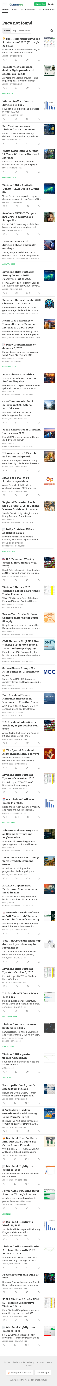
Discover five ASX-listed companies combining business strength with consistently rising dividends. (20, 1122)
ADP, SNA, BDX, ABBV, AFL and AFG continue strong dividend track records (20, 707)
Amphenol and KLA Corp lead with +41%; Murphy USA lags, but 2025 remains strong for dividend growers (20, 1259)
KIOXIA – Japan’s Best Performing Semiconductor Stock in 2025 (19, 889)
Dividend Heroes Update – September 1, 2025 (19, 1026)
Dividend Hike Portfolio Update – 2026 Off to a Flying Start (20, 188)
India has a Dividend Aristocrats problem (15, 479)
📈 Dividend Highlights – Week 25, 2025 (18, 1329)
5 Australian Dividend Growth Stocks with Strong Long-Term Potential (19, 1113)
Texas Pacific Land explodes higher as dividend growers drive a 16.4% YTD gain (21, 197)
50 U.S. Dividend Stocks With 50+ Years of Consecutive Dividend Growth (21, 1303)
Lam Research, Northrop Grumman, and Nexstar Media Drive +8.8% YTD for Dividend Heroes (20, 1033)
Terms (39, 1362)
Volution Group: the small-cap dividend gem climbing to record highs (21, 944)
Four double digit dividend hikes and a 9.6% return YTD (20, 1063)
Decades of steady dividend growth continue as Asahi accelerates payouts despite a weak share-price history (21, 333)
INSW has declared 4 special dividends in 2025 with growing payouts (18, 759)
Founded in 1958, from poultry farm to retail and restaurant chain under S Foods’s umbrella (21, 653)
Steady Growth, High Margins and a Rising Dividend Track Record (20, 514)
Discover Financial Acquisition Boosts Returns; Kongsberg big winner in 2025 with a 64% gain (21, 1283)
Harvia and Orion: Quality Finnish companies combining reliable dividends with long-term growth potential (19, 1094)
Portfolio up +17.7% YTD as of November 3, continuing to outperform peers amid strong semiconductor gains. (17, 783)
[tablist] (17, 31)
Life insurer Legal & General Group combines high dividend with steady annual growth (20, 462)
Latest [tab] (7, 30)
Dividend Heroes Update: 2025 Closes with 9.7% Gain (21, 301)
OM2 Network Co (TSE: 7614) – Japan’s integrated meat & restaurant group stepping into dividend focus (20, 644)
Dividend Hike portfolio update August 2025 (17, 1056)
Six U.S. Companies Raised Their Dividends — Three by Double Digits (20, 1336)
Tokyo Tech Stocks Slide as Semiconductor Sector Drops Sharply (20, 617)
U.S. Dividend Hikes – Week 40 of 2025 (20, 995)
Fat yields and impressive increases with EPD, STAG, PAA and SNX (20, 353)
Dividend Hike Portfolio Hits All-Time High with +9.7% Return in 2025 (20, 1250)
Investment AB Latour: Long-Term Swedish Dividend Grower (20, 861)
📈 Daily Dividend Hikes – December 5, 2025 (19, 531)
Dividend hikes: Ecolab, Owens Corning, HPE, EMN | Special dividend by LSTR (21, 538)
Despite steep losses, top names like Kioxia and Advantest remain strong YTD (20, 626)
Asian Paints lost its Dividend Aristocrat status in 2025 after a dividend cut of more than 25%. (18, 486)
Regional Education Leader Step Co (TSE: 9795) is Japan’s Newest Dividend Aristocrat (20, 506)
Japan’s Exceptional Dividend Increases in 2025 (21, 431)
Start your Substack (21, 1372)
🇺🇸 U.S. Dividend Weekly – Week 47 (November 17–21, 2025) (19, 562)
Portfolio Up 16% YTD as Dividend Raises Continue (19, 977)
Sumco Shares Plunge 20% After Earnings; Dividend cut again (20, 671)
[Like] (4, 119)
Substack (14, 1379)
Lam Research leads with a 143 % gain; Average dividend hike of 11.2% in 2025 (21, 309)
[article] (28, 49)
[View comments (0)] (16, 59)
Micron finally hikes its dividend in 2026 (17, 103)
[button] (5, 9)
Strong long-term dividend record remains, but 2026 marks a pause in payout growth (20, 254)
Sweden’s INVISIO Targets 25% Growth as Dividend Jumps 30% (19, 217)
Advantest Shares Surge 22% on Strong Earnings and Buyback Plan (20, 834)
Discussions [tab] (24, 30)
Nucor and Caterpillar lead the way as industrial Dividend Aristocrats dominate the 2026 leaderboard (21, 51)
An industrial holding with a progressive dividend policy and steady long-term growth (18, 870)
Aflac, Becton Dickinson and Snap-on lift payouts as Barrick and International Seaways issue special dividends (20, 734)
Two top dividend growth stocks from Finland (18, 1087)
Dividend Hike (16, 56)
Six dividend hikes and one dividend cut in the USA (20, 1175)
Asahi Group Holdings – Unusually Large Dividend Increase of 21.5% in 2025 (19, 324)
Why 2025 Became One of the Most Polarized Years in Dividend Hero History (20, 599)
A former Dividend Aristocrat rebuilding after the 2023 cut (16, 414)
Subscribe (40, 4)
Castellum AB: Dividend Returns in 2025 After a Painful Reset (17, 405)
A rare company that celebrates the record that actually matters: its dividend (20, 925)
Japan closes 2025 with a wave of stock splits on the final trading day (19, 378)
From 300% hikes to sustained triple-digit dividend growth (20, 438)
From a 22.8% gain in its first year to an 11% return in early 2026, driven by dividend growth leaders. (20, 284)
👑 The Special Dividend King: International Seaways (20, 751)
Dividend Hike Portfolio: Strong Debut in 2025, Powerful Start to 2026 (18, 275)
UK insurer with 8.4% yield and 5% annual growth (19, 454)
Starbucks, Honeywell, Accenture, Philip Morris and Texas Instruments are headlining (20, 1002)
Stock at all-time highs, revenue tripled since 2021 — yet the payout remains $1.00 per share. (20, 163)
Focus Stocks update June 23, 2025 (20, 1276)
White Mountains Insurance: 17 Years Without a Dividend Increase (20, 154)
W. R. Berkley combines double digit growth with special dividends (18, 70)
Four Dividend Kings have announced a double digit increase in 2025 (21, 1311)
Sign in (51, 4)
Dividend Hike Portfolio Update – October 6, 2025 (17, 970)
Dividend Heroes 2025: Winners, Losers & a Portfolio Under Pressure (21, 591)
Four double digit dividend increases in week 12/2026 (20, 110)
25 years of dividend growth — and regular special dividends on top (20, 79)
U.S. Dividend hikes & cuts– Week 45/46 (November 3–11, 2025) (20, 725)
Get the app (43, 1372)
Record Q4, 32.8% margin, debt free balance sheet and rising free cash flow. (20, 225)
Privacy (30, 1362)
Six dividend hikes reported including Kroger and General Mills (21, 1231)
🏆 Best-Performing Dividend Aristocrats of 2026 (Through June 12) (21, 42)
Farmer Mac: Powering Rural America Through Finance (20, 1192)
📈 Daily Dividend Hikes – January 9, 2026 (19, 346)
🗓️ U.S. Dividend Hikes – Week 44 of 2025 (18, 801)
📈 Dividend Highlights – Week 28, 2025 (18, 1167)
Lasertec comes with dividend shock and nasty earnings (19, 245)
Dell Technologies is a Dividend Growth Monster (19, 127)
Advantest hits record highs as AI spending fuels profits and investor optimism (19, 843)
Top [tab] (14, 30)
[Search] (52, 31)
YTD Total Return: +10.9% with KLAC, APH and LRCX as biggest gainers (20, 1150)
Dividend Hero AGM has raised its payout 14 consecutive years (19, 1200)
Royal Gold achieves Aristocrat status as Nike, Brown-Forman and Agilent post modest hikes (20, 571)
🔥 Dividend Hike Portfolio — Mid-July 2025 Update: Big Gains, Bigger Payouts (20, 1141)
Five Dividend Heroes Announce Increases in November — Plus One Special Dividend (21, 698)
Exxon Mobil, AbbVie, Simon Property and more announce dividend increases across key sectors (21, 808)
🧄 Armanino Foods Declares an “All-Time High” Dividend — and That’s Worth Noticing (20, 916)
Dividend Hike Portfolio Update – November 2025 (18, 776)
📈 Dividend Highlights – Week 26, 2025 (18, 1223)
